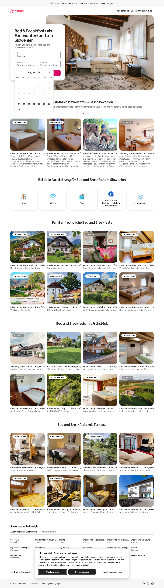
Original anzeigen (106, 3)
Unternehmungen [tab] (48, 532)
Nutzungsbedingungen (51, 583)
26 (29, 104)
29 (44, 104)
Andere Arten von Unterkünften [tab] (23, 532)
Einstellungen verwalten (112, 572)
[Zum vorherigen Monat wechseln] (19, 72)
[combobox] (37, 56)
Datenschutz (34, 583)
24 (19, 104)
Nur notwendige (82, 572)
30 (49, 104)
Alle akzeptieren (52, 572)
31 (19, 109)
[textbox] (26, 65)
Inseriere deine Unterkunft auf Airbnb (134, 10)
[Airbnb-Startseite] (17, 11)
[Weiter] (87, 113)
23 (49, 99)
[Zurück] (77, 113)
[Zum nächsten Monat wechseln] (49, 72)
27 (34, 104)
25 (24, 104)
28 (39, 104)
